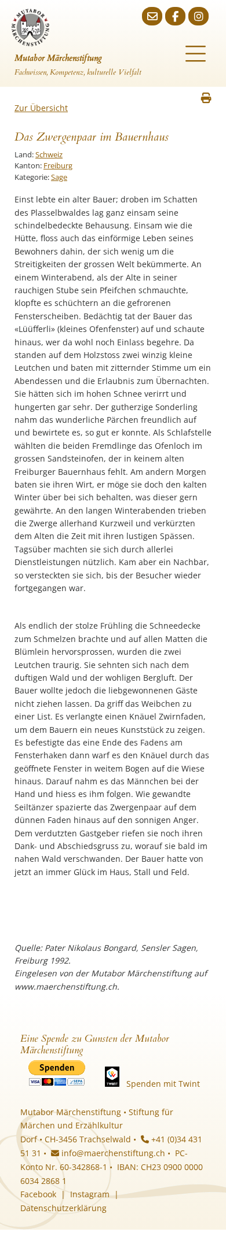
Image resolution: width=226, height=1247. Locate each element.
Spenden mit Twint (163, 1083)
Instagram (90, 1194)
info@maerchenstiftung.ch (112, 1153)
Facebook (38, 1194)
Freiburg (57, 165)
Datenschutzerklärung (63, 1207)
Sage (59, 177)
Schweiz (49, 154)
